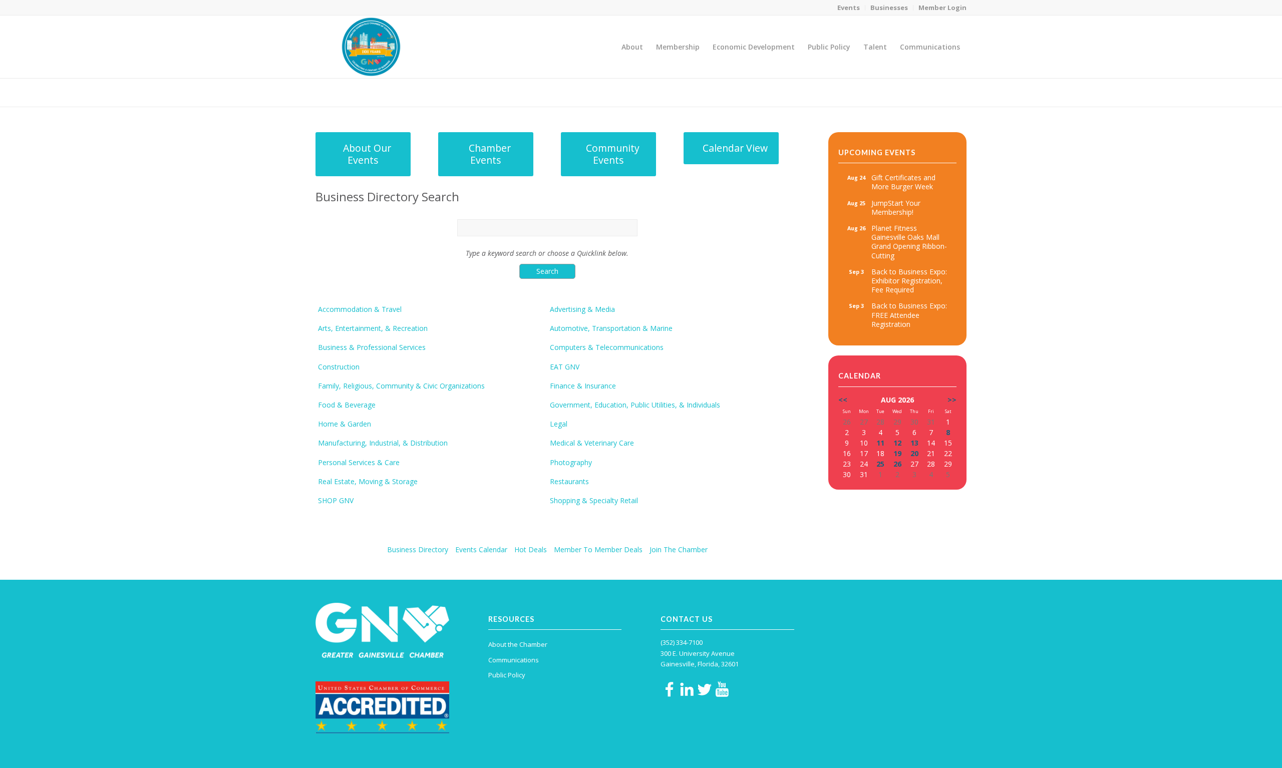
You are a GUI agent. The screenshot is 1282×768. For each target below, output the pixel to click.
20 (914, 453)
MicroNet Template (350, 92)
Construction (339, 366)
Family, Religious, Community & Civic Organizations (401, 386)
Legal (558, 424)
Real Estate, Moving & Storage (368, 481)
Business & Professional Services (372, 347)
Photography (571, 462)
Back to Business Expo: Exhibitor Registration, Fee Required (909, 280)
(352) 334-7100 (682, 642)
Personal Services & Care (359, 462)
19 (897, 453)
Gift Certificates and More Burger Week (903, 182)
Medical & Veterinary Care (592, 443)
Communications (513, 659)
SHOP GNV (336, 500)
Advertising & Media (582, 309)
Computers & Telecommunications (607, 347)
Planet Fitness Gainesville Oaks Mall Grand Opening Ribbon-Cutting (909, 241)
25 (880, 464)
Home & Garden (344, 424)
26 (897, 464)
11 (880, 443)
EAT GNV (564, 366)
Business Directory (417, 549)
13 (914, 443)
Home (897, 92)
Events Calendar (481, 549)
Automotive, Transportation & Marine (611, 328)
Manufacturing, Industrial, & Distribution (383, 443)
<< (842, 400)
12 (897, 443)
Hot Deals (530, 549)
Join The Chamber (679, 549)
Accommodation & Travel (360, 309)
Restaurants (569, 481)
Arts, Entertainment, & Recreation (373, 328)
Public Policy (506, 674)
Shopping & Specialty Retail (594, 500)
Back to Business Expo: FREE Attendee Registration (909, 314)
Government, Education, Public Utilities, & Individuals (635, 405)
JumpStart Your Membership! (895, 207)
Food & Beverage (347, 405)
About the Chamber (517, 644)
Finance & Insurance (583, 386)
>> (951, 400)
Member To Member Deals (598, 549)
